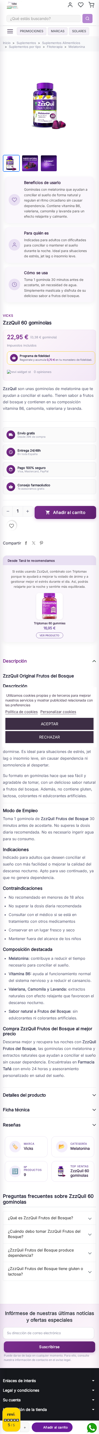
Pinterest (41, 543)
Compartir (26, 543)
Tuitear (34, 543)
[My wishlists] (81, 5)
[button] (8, 511)
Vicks (8, 315)
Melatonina (80, 1148)
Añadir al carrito (65, 512)
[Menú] (10, 31)
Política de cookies (21, 711)
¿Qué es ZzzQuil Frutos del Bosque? (40, 1217)
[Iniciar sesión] (70, 5)
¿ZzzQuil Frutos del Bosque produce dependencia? (41, 1253)
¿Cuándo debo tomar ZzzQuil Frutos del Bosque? (44, 1234)
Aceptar (49, 723)
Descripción (15, 660)
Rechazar (49, 737)
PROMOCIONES (31, 31)
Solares (79, 31)
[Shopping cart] (91, 5)
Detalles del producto (24, 1095)
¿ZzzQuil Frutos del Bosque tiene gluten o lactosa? (45, 1271)
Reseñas (12, 1124)
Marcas (57, 31)
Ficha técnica (16, 1109)
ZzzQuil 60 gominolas (79, 1173)
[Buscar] (87, 18)
